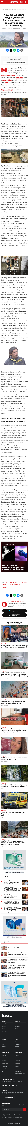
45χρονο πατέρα (7, 90)
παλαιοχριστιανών (8, 75)
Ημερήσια (17, 1042)
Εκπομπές (17, 1055)
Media (16, 1028)
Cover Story (4, 1031)
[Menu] (2, 2)
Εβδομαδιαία (18, 1044)
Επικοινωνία (18, 1068)
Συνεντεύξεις (18, 1057)
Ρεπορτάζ (4, 1024)
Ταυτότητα (17, 1066)
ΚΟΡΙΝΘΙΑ (5, 584)
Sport (3, 1035)
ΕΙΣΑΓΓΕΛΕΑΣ (23, 582)
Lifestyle (4, 1039)
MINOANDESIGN (16, 1123)
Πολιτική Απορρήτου (18, 1117)
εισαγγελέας (7, 80)
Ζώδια (16, 1039)
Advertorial (4, 1066)
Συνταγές (4, 1046)
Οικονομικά (4, 1057)
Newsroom (17, 28)
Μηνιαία (17, 1046)
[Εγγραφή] (24, 1109)
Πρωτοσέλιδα (6, 1053)
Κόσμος (3, 1028)
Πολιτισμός (18, 1035)
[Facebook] (7, 50)
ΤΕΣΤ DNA (4, 587)
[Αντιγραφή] (21, 50)
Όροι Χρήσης (18, 1071)
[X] (9, 1085)
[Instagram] (6, 1085)
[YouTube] (13, 1085)
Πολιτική (4, 1026)
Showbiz (17, 1021)
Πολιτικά (4, 1060)
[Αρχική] (7, 1015)
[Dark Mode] (21, 2)
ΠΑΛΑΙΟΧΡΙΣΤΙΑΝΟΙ (15, 584)
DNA (6, 82)
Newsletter (4, 1068)
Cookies (4, 1119)
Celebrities (17, 1024)
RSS (3, 1071)
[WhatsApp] (14, 50)
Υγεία (3, 1044)
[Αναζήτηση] (25, 2)
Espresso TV (18, 1053)
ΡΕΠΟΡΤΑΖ (14, 12)
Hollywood (17, 1026)
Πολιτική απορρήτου (20, 1073)
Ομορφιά (4, 1042)
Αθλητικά (4, 1055)
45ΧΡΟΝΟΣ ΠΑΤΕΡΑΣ (12, 582)
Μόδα (3, 1049)
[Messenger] (18, 50)
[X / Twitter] (11, 50)
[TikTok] (16, 1085)
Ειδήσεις (4, 1021)
